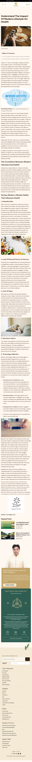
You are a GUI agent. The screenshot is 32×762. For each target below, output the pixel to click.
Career (3, 704)
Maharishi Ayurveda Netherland (9, 735)
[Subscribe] (27, 659)
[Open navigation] (2, 4)
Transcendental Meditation (8, 727)
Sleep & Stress (5, 675)
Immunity (4, 673)
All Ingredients (5, 743)
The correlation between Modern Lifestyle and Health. (16, 56)
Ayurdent (4, 682)
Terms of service (6, 699)
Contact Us (4, 695)
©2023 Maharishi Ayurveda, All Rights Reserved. (16, 756)
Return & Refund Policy (7, 713)
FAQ (3, 697)
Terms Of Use (5, 711)
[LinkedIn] (20, 753)
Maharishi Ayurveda (8, 466)
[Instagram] (16, 753)
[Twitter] (14, 753)
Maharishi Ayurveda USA (7, 731)
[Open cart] (29, 4)
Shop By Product (6, 741)
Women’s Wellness (6, 680)
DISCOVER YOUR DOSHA (16, 638)
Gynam (4, 693)
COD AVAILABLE (5, 1)
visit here (26, 494)
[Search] (5, 4)
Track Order (4, 700)
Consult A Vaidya (6, 745)
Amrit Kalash (5, 671)
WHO (11, 268)
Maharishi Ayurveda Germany (9, 733)
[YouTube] (18, 753)
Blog (3, 729)
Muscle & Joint (5, 678)
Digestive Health (5, 676)
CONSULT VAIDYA (9, 585)
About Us (4, 691)
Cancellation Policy (6, 717)
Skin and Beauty (6, 684)
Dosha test (4, 747)
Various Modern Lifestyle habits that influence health (16, 59)
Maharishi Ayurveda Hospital (8, 725)
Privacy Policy (5, 715)
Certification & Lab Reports (8, 702)
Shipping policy (5, 719)
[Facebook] (12, 753)
